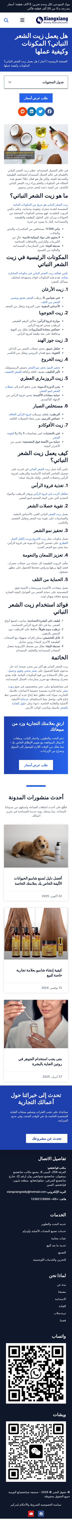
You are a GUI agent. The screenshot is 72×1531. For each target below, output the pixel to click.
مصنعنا (62, 1291)
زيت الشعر (54, 514)
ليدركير (15, 1504)
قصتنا (63, 1320)
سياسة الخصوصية (51, 1504)
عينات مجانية (58, 1238)
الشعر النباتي (36, 469)
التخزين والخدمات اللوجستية (49, 1259)
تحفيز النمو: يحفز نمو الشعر (44, 367)
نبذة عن (61, 1284)
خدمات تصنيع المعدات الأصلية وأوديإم (44, 1231)
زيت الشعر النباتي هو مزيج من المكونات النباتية (40, 204)
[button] (22, 20)
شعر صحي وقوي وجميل (22, 670)
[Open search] (6, 20)
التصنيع (62, 1252)
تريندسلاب (60, 1313)
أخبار (43, 61)
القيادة (62, 1306)
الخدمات (58, 1214)
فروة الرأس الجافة (20, 414)
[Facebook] (41, 1514)
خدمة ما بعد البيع (56, 1245)
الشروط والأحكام (30, 1504)
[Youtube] (31, 1514)
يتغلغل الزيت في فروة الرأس (50, 493)
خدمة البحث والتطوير (53, 1224)
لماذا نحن (57, 1275)
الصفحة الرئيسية (57, 61)
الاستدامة (60, 1299)
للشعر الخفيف (13, 371)
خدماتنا (24, 699)
